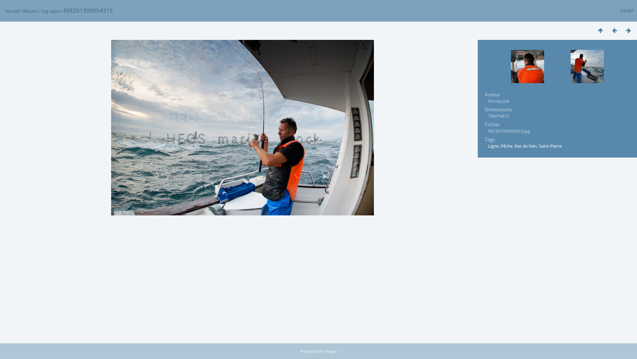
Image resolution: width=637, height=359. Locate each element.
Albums (30, 11)
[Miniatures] (600, 30)
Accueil (12, 11)
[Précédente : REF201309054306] (614, 30)
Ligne (54, 11)
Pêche (507, 146)
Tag (44, 11)
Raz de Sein (526, 146)
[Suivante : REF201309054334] (628, 30)
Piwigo (331, 351)
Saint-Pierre (550, 146)
